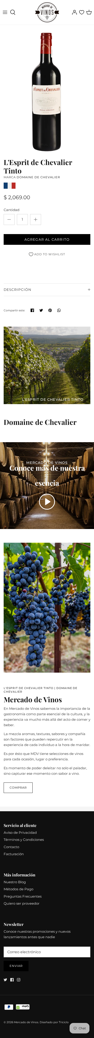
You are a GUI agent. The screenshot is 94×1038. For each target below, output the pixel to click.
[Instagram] (18, 979)
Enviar (16, 966)
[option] (47, 90)
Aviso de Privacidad (20, 832)
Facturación (14, 854)
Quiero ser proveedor (21, 903)
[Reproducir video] (47, 502)
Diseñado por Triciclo (54, 1022)
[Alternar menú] (5, 12)
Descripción (17, 289)
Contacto (11, 847)
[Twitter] (5, 979)
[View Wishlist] (81, 12)
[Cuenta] (73, 12)
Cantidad (11, 210)
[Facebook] (12, 979)
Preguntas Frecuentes (23, 896)
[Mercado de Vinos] (47, 12)
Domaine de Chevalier (38, 177)
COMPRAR (18, 787)
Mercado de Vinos (26, 1022)
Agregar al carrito (47, 239)
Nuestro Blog (15, 882)
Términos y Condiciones (24, 839)
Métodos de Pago (18, 889)
